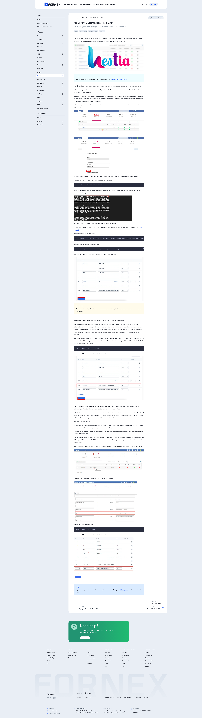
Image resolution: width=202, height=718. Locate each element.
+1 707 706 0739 (53, 711)
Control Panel (83, 31)
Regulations (42, 114)
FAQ (39, 16)
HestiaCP (101, 31)
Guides (40, 32)
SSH (96, 31)
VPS (113, 79)
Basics (76, 31)
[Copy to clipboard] (142, 184)
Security (91, 31)
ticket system (124, 590)
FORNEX (51, 708)
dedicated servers (121, 79)
